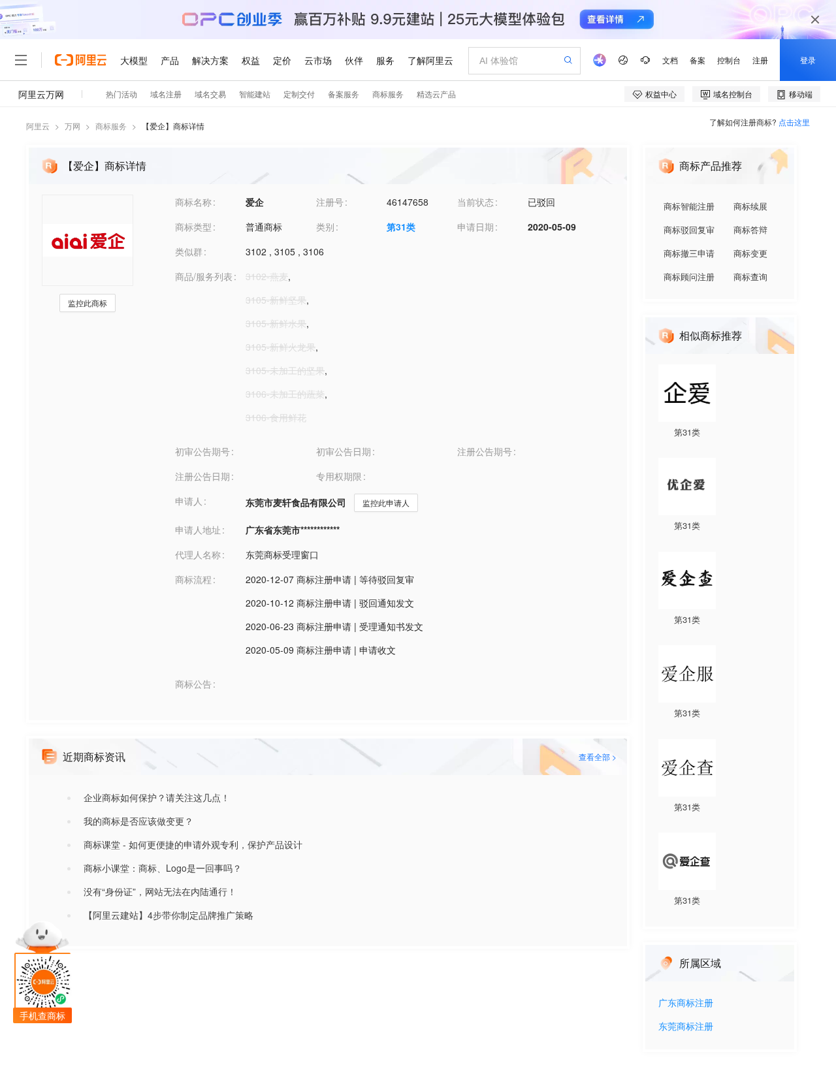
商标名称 (193, 201)
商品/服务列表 (204, 276)
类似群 (188, 251)
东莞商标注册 (685, 1027)
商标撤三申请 (689, 253)
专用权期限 (339, 476)
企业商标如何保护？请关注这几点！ (157, 797)
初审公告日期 (343, 451)
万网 (72, 125)
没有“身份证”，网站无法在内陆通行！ (160, 891)
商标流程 (193, 579)
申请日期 (475, 226)
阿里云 (38, 125)
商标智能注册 (689, 206)
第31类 (401, 226)
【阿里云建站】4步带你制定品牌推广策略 (168, 914)
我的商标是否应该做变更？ (138, 820)
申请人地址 (198, 529)
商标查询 (750, 276)
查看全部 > (598, 756)
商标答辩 (750, 229)
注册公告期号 (484, 451)
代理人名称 (198, 554)
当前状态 (475, 201)
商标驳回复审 (689, 229)
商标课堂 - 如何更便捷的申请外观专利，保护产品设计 (193, 844)
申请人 (188, 500)
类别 (325, 226)
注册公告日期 (202, 476)
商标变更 (750, 253)
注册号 (330, 201)
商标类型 (193, 226)
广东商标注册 (685, 1003)
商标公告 (193, 683)
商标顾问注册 (689, 276)
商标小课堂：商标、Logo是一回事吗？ (163, 867)
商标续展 (750, 206)
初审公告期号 (202, 451)
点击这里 (794, 121)
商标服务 (111, 125)
